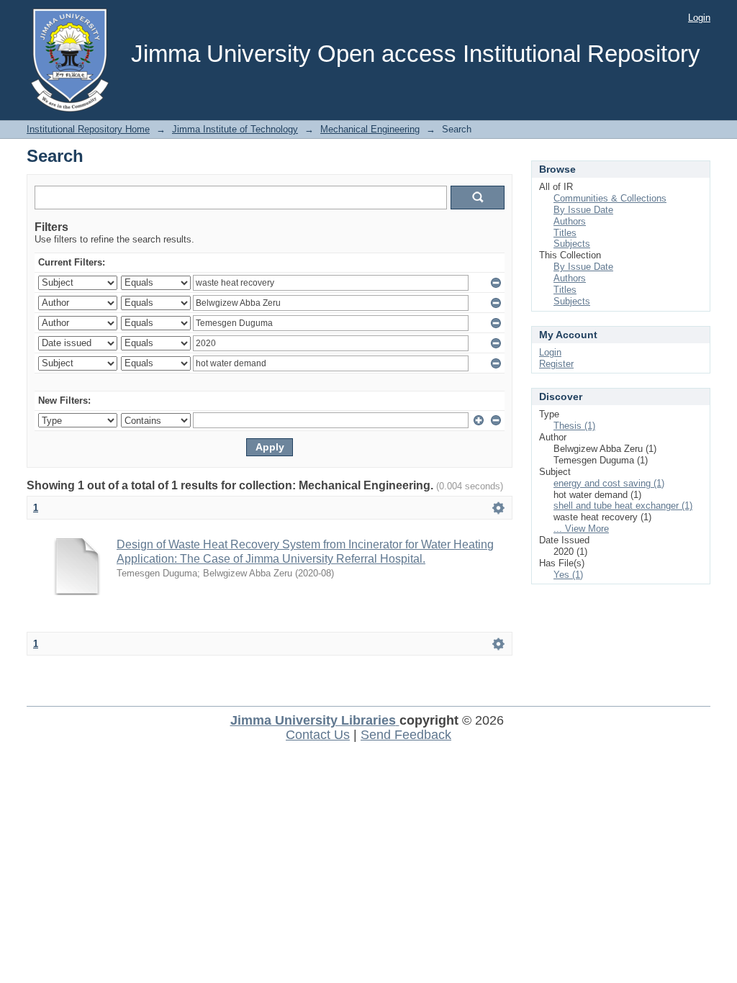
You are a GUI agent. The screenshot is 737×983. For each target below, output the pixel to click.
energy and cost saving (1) (608, 483)
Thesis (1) (574, 425)
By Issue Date (583, 209)
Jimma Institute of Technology (235, 129)
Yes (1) (568, 574)
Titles (565, 232)
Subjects (571, 243)
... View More (581, 528)
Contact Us (318, 735)
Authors (569, 221)
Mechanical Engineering (370, 129)
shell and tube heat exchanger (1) (622, 505)
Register (556, 363)
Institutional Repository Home (88, 129)
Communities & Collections (609, 198)
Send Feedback (406, 735)
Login (699, 17)
